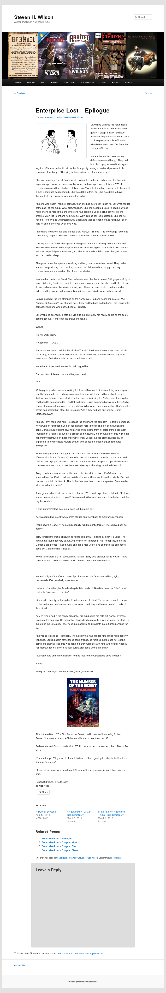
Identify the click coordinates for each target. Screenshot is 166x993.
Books (43, 82)
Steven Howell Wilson (73, 117)
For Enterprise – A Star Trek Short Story (79, 813)
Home (18, 82)
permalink (116, 857)
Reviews (55, 82)
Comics (103, 82)
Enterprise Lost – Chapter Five (59, 846)
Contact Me (19, 965)
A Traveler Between (46, 811)
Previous (19, 93)
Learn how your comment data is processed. (80, 953)
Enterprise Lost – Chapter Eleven (60, 850)
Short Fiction (70, 82)
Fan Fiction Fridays (66, 857)
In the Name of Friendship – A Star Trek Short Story (111, 813)
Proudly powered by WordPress (83, 981)
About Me (30, 82)
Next (148, 93)
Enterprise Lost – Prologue (57, 838)
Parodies (116, 82)
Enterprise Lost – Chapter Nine (59, 842)
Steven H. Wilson (33, 16)
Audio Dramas (88, 82)
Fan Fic (128, 82)
